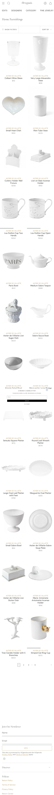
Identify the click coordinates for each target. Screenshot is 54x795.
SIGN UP (27, 400)
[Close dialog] (47, 390)
